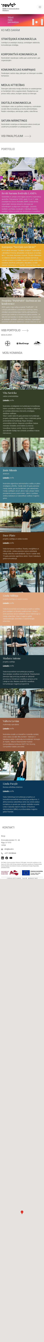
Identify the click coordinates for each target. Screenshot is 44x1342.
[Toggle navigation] (40, 7)
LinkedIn (6, 400)
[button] (22, 1212)
